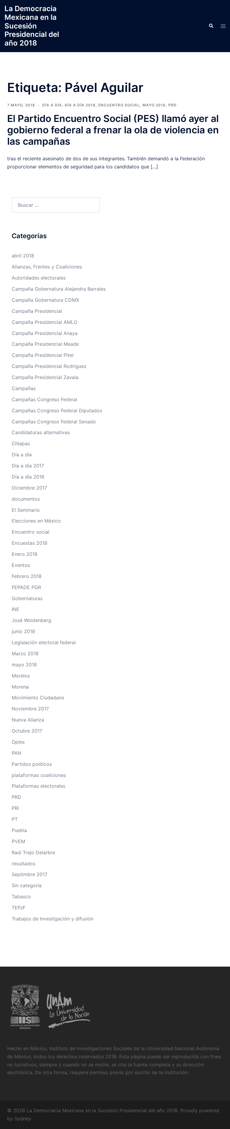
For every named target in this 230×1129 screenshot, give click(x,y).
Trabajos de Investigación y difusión (52, 919)
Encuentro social (119, 105)
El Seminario (26, 510)
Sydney (22, 1119)
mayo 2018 (154, 105)
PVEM (18, 841)
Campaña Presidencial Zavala (45, 377)
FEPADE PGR (26, 587)
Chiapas (21, 443)
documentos (26, 499)
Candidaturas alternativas (41, 432)
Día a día (52, 105)
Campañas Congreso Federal (44, 399)
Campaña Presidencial (37, 311)
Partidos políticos (32, 764)
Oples (18, 742)
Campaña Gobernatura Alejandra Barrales (59, 289)
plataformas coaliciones (39, 775)
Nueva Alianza (28, 720)
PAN (16, 753)
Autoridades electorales (39, 278)
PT (15, 819)
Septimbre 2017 (29, 874)
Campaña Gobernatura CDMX (45, 300)
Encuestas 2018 (29, 543)
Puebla (19, 830)
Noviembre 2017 (30, 709)
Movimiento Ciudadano (38, 698)
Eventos (21, 565)
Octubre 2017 (27, 731)
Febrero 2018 (27, 576)
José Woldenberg (31, 620)
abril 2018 (23, 256)
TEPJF (18, 908)
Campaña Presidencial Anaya (45, 333)
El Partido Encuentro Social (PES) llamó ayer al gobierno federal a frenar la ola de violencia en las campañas (113, 130)
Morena (20, 687)
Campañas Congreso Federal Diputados (57, 410)
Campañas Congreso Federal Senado (54, 422)
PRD (172, 105)
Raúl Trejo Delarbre (33, 852)
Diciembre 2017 (29, 488)
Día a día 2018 (80, 105)
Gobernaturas (27, 598)
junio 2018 (23, 631)
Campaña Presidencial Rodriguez (49, 366)
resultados (23, 864)
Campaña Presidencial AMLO (44, 322)
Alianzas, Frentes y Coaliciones (47, 267)
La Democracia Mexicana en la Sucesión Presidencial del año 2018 (31, 25)
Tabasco (21, 896)
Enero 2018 (24, 554)
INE (15, 609)
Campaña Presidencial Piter (43, 355)
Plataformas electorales (38, 786)
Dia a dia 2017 (28, 466)
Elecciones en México (36, 521)
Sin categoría (27, 885)
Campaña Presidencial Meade (45, 344)
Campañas (24, 388)
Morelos (21, 676)
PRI (15, 808)
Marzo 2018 (25, 653)
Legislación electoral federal (44, 642)
